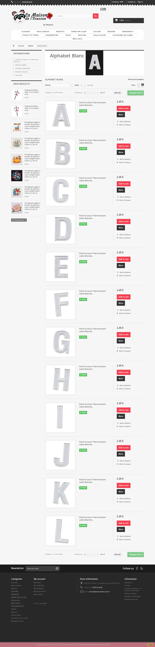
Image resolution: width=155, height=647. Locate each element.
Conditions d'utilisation (22, 68)
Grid (138, 86)
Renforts (60, 31)
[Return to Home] (13, 46)
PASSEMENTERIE (52, 35)
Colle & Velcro (99, 35)
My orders (37, 582)
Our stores (18, 75)
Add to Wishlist (124, 121)
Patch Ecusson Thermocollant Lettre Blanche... (92, 103)
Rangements (127, 31)
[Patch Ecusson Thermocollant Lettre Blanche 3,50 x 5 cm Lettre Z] (60, 116)
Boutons (82, 35)
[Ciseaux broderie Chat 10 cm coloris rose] (16, 95)
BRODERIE (111, 31)
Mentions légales (20, 65)
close (150, 645)
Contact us (131, 2)
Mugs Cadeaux (43, 31)
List (143, 86)
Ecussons (26, 31)
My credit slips (39, 585)
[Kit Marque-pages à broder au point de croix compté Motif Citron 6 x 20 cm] (16, 127)
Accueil (127, 585)
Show (77, 85)
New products (21, 83)
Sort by (47, 85)
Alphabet (30, 46)
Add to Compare (124, 125)
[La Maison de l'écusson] (32, 16)
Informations (21, 53)
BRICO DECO (77, 39)
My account (39, 579)
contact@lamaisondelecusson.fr (99, 592)
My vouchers (38, 594)
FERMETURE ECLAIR (78, 31)
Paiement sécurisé (21, 72)
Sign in (140, 2)
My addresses (38, 588)
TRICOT (68, 35)
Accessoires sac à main (123, 35)
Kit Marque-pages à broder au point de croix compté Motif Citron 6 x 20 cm (32, 125)
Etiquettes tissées (30, 35)
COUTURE (97, 31)
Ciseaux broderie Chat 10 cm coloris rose (32, 92)
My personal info (40, 591)
